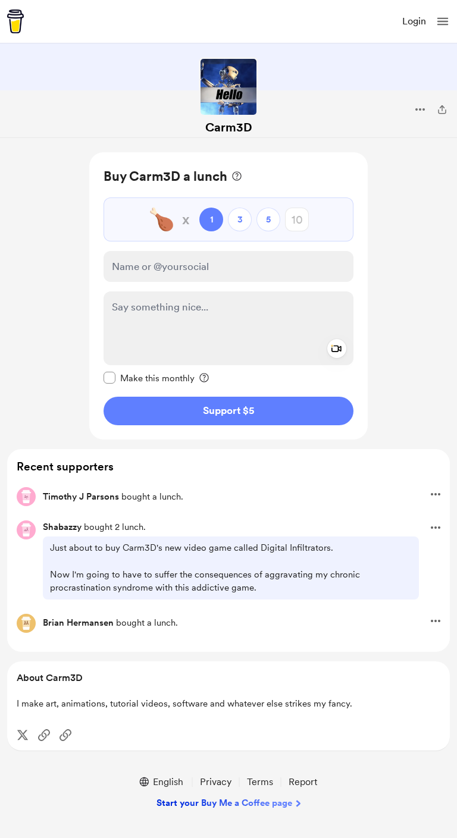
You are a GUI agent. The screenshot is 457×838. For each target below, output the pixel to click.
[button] (443, 21)
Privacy (215, 781)
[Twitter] (23, 735)
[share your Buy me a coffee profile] (442, 109)
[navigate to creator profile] (228, 87)
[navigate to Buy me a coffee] (15, 21)
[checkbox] (149, 377)
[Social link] (44, 735)
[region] (228, 296)
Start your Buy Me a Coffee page (224, 803)
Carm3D (228, 127)
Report (303, 781)
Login (414, 21)
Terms (260, 781)
